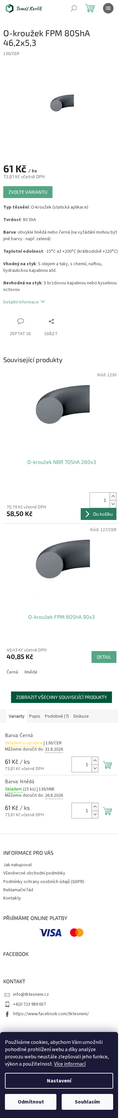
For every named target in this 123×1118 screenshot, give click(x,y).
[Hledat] (73, 8)
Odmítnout (31, 1101)
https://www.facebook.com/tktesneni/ (51, 1014)
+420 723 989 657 (29, 1004)
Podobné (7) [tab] (57, 716)
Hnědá (31, 672)
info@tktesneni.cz (31, 994)
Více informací (70, 1064)
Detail (104, 657)
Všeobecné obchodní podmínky (34, 873)
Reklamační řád (18, 890)
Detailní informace (21, 302)
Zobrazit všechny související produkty (61, 697)
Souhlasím (87, 1101)
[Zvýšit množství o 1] (113, 496)
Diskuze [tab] (81, 716)
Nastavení (59, 1080)
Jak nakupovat (17, 865)
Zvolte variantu (28, 192)
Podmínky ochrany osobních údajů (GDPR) (43, 881)
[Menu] (108, 8)
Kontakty (12, 898)
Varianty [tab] (17, 716)
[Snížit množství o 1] (113, 504)
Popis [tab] (34, 716)
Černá (12, 672)
